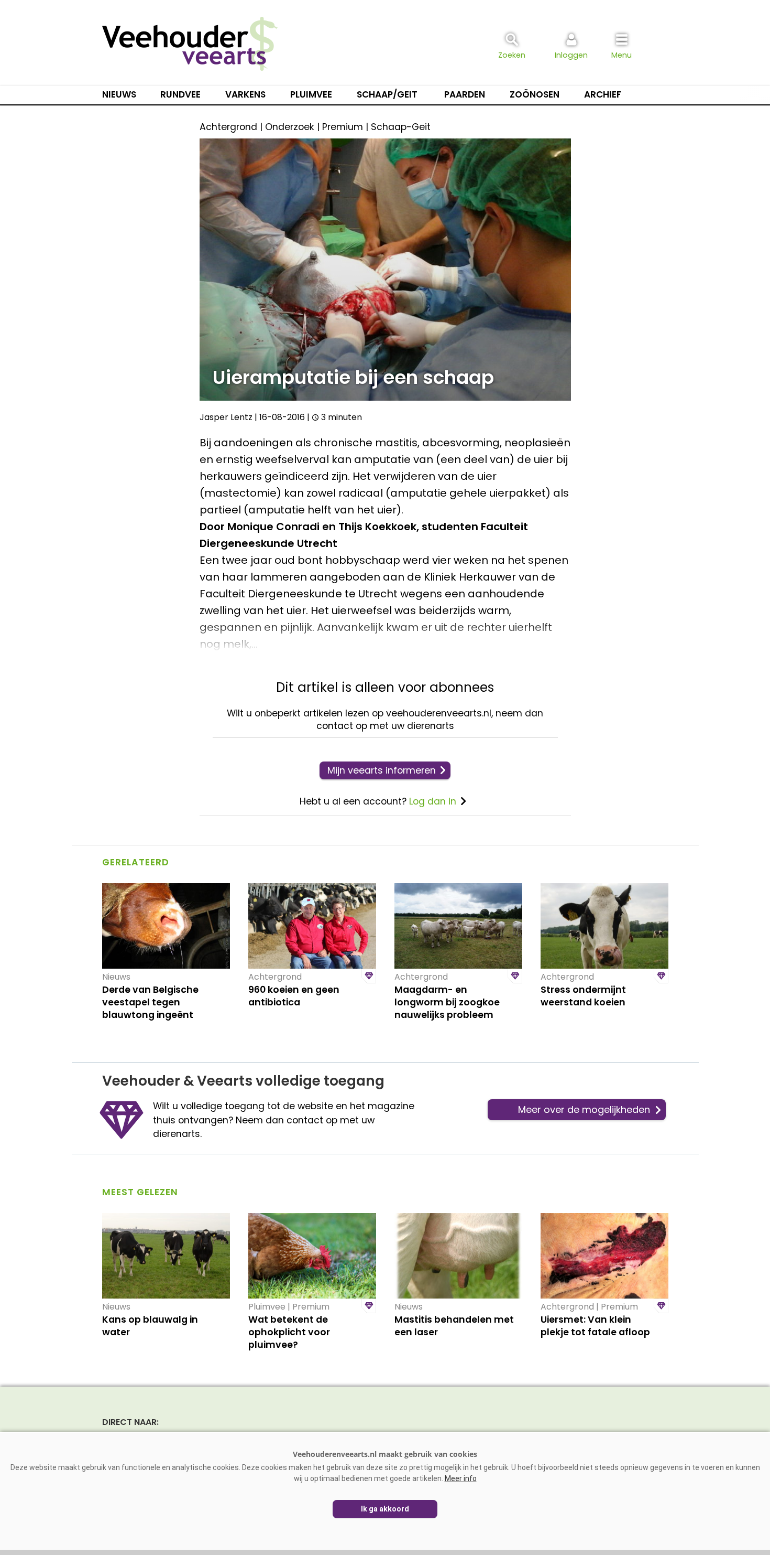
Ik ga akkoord (385, 1509)
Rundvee (180, 94)
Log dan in (432, 801)
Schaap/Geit (387, 94)
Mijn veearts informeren (381, 770)
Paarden (464, 94)
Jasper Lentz (226, 417)
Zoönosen (534, 94)
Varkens (245, 94)
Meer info (461, 1478)
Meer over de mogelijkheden (584, 1109)
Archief (602, 94)
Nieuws (119, 94)
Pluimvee (311, 94)
